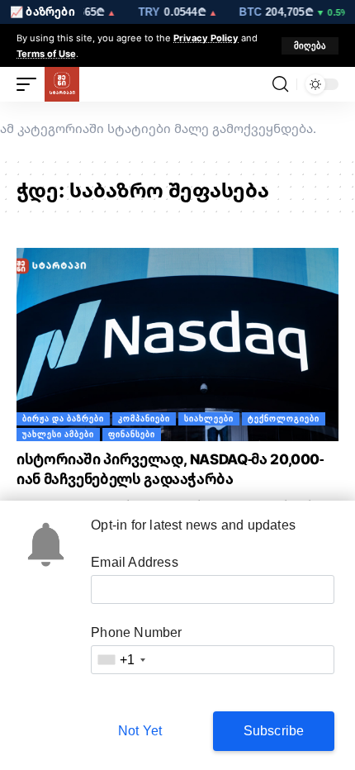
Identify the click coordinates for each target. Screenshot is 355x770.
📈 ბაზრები (42, 11)
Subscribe (274, 731)
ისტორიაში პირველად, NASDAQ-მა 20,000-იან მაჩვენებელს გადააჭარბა (170, 468)
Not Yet (140, 731)
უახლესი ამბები (58, 434)
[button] (310, 46)
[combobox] (120, 659)
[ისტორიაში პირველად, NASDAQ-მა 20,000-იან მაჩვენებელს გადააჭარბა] (177, 344)
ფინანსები (131, 434)
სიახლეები (209, 418)
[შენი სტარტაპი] (62, 84)
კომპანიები (144, 418)
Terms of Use (46, 53)
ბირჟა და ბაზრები (63, 418)
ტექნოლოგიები (284, 418)
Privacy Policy (206, 37)
